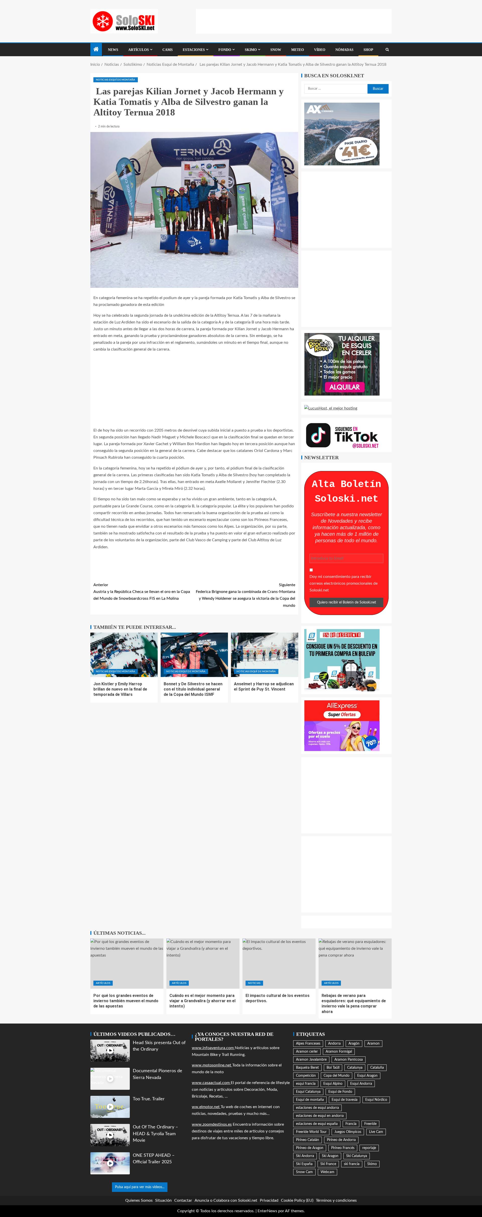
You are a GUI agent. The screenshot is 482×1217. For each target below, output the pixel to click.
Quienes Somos (139, 1200)
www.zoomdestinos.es (212, 1124)
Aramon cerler (307, 1051)
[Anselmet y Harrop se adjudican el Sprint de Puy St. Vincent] (264, 655)
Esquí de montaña (310, 1100)
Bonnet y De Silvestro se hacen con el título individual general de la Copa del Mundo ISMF (193, 689)
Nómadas (344, 50)
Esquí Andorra (361, 1084)
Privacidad (269, 1200)
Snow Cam (304, 1172)
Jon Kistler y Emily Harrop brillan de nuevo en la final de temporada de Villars (120, 689)
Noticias (254, 983)
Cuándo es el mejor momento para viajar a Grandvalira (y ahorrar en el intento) (202, 1001)
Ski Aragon (330, 1156)
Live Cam (376, 1132)
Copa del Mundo (336, 1075)
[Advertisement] (293, 20)
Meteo (297, 50)
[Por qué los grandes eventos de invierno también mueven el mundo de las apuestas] (126, 963)
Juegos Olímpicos (347, 1132)
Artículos (138, 50)
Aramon (373, 1043)
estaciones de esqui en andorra (320, 1116)
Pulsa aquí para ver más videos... (139, 1187)
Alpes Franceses (308, 1043)
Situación (163, 1200)
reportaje (369, 1148)
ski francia (351, 1164)
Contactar (183, 1200)
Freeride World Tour (311, 1132)
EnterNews (267, 1211)
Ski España (304, 1164)
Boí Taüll (333, 1067)
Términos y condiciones (336, 1200)
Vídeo (319, 50)
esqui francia (306, 1084)
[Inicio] (96, 50)
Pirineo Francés (342, 1148)
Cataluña (377, 1067)
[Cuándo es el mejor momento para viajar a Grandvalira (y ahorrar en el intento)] (202, 963)
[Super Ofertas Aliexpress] (342, 725)
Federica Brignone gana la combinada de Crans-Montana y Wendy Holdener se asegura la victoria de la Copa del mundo (245, 595)
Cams (167, 50)
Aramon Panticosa (348, 1059)
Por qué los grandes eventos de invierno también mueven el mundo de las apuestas (125, 1001)
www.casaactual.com (211, 1083)
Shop (368, 50)
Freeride (370, 1124)
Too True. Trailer (149, 1099)
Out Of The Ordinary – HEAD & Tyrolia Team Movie (155, 1133)
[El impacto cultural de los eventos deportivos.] (279, 963)
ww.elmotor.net (206, 1107)
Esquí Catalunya (308, 1092)
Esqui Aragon (367, 1075)
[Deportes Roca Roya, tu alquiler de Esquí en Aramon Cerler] (342, 364)
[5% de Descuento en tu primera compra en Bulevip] (342, 660)
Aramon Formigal (339, 1051)
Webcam (327, 1172)
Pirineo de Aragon (309, 1148)
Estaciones (194, 50)
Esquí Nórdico (376, 1100)
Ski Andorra (305, 1156)
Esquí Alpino (332, 1084)
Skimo (251, 50)
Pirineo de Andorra (341, 1140)
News (113, 50)
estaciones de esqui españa (317, 1124)
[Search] (387, 50)
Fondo (224, 50)
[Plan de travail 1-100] (342, 134)
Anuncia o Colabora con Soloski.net (226, 1200)
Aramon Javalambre (311, 1059)
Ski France (328, 1164)
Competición (306, 1075)
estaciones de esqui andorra (317, 1108)
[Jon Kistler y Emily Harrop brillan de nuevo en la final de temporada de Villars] (124, 655)
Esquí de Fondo (340, 1092)
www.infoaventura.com (213, 1048)
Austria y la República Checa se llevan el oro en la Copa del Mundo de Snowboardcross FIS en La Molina (141, 591)
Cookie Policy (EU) (297, 1200)
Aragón (353, 1043)
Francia (350, 1124)
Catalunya (355, 1067)
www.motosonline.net (212, 1065)
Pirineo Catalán (307, 1140)
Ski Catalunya (356, 1156)
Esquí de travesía (344, 1100)
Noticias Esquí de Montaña (115, 80)
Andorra (334, 1043)
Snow (275, 50)
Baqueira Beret (307, 1067)
